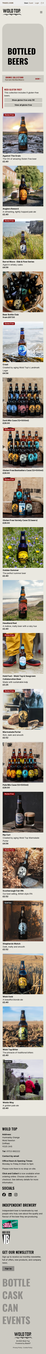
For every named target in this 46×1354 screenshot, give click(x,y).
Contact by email (10, 1156)
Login (37, 3)
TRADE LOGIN (7, 3)
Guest (31, 3)
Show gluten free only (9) (23, 100)
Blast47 (28, 1343)
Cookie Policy (27, 1347)
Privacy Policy (17, 1347)
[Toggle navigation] (41, 12)
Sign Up (8, 1268)
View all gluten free (23, 105)
